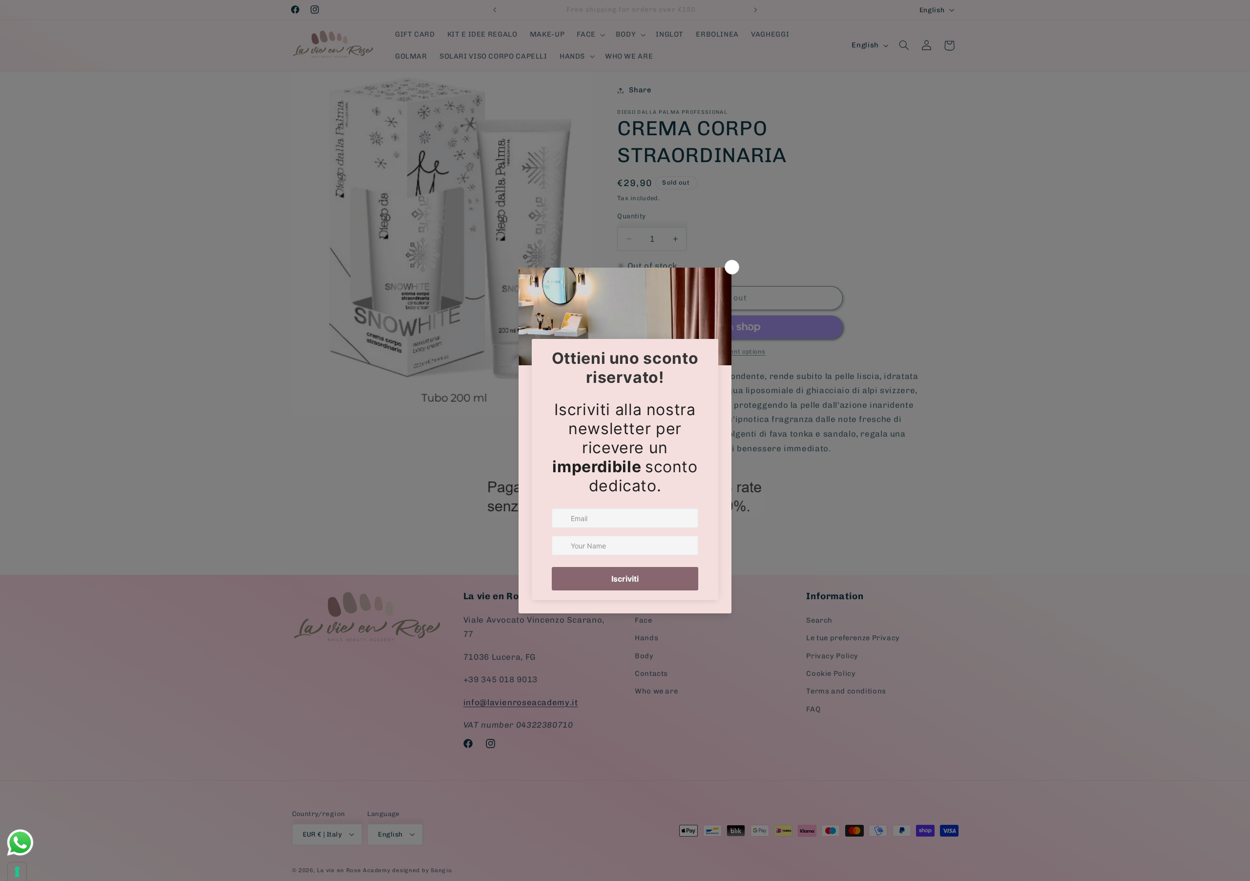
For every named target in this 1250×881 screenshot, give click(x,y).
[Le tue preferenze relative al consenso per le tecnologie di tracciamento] (17, 871)
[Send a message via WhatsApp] (20, 842)
